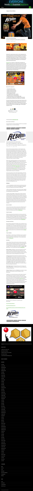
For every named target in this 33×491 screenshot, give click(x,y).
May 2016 (2, 435)
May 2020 (2, 384)
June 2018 (2, 401)
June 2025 (2, 364)
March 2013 (3, 459)
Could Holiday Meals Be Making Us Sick (6, 355)
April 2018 (2, 404)
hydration (15, 320)
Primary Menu (32, 7)
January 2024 (3, 375)
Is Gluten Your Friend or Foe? (5, 349)
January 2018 (3, 409)
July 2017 (2, 417)
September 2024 (3, 370)
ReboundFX (8, 62)
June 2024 (2, 372)
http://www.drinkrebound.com (10, 305)
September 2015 (3, 448)
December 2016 (3, 426)
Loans (2, 469)
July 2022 (2, 378)
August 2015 (3, 449)
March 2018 (3, 406)
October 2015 (3, 446)
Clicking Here (23, 219)
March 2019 (3, 390)
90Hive (2, 7)
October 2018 (3, 395)
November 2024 (3, 367)
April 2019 (2, 389)
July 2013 (2, 457)
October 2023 (3, 376)
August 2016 (3, 431)
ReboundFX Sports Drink (15, 40)
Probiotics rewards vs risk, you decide (6, 352)
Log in (2, 481)
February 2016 (3, 440)
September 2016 (3, 429)
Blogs (2, 466)
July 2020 (2, 381)
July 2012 (2, 460)
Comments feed (3, 484)
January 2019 (3, 392)
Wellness (14, 38)
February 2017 (3, 423)
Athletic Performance (10, 320)
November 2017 (3, 412)
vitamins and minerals (15, 321)
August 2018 (3, 398)
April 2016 (2, 437)
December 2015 (3, 443)
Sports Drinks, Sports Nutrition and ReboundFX (16, 144)
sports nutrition (9, 321)
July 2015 (2, 451)
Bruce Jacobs (13, 41)
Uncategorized (3, 474)
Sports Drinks (24, 320)
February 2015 (3, 454)
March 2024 (3, 373)
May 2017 (2, 420)
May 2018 (2, 403)
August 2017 (3, 415)
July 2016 (2, 432)
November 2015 (3, 445)
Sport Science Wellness (9, 38)
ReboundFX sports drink (15, 165)
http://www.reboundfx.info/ (10, 303)
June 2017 (2, 418)
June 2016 (2, 434)
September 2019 (3, 387)
